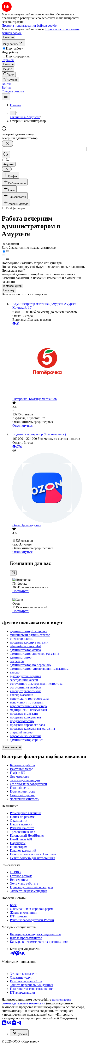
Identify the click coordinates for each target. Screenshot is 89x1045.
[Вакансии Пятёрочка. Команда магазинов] (48, 361)
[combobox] (21, 134)
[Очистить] (7, 143)
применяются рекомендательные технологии (36, 1001)
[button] (6, 84)
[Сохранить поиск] (6, 154)
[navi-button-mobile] (6, 96)
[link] (9, 74)
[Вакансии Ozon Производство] (48, 488)
